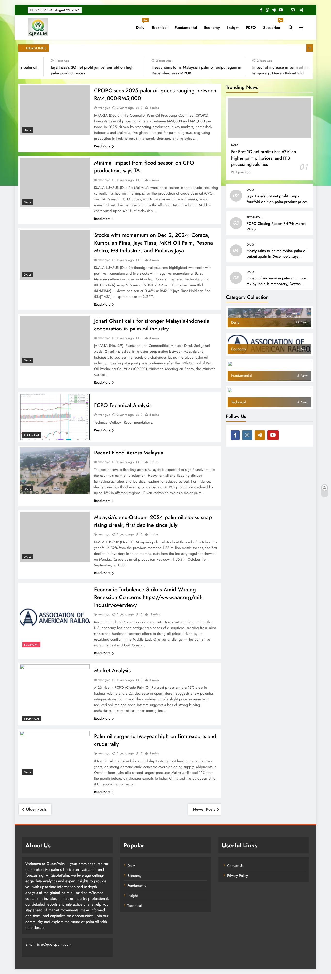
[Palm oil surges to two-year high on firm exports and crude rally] (55, 754)
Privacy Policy (237, 875)
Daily (142, 25)
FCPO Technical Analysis (122, 405)
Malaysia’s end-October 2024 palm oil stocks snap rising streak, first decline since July (153, 521)
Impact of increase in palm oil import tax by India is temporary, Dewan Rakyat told (277, 284)
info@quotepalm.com (54, 944)
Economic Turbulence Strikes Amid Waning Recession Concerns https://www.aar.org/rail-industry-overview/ (148, 597)
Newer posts (204, 809)
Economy (212, 27)
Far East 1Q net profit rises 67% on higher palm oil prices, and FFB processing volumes (263, 158)
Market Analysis (112, 670)
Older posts (36, 809)
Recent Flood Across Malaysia (128, 452)
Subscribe (272, 25)
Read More (102, 146)
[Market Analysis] (55, 694)
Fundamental (186, 27)
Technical (159, 27)
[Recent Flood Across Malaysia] (55, 470)
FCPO (251, 27)
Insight (233, 27)
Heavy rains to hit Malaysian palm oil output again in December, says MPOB (277, 256)
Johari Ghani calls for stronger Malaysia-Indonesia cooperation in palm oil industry (151, 324)
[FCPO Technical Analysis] (55, 417)
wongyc (104, 107)
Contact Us (235, 865)
